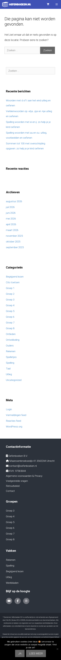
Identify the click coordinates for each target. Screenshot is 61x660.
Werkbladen (12, 582)
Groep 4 (10, 305)
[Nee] (57, 648)
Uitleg (9, 374)
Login (9, 409)
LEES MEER (36, 653)
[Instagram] (26, 601)
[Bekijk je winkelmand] (48, 4)
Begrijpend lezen (15, 276)
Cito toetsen (13, 282)
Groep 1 (10, 288)
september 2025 (15, 247)
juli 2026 (10, 207)
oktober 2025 (13, 241)
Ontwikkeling (12, 339)
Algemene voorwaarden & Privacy (24, 475)
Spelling (10, 362)
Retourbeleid (13, 485)
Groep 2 (10, 293)
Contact (10, 490)
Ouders (10, 345)
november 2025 (14, 235)
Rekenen (10, 351)
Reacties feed (13, 420)
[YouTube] (9, 601)
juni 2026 (11, 212)
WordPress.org (14, 426)
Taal (8, 368)
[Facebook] (18, 601)
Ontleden (11, 334)
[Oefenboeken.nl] (17, 4)
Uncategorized (13, 380)
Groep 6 (10, 316)
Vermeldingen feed (16, 415)
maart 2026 (12, 230)
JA (19, 653)
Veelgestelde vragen (17, 480)
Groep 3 (10, 299)
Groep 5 (10, 311)
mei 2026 (11, 218)
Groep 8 (10, 328)
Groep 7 (10, 322)
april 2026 (11, 224)
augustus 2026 (14, 201)
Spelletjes (11, 357)
